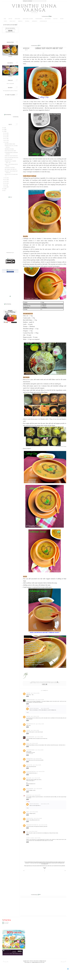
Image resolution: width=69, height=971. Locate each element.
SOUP (49, 682)
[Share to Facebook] (46, 684)
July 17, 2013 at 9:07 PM (36, 795)
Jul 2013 (5, 142)
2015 (3, 127)
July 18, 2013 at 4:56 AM (38, 818)
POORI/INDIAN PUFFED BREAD (9, 149)
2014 (3, 129)
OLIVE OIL (46, 682)
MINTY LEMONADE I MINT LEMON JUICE (11, 169)
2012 (3, 188)
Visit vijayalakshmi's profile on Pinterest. (10, 90)
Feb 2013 (5, 185)
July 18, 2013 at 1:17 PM (45, 803)
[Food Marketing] (7, 114)
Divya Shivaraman (29, 788)
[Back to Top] (68, 969)
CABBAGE (34, 682)
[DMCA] (10, 263)
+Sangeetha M (52, 103)
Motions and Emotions (31, 771)
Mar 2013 (5, 183)
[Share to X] (45, 684)
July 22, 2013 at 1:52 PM (33, 831)
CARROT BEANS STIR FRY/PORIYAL (10, 167)
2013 (3, 131)
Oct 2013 (5, 136)
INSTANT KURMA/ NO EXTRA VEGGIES (10, 150)
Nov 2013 (5, 135)
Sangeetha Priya (29, 818)
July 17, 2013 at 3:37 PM (40, 771)
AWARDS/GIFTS (34, 21)
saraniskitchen (29, 758)
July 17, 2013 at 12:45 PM (39, 699)
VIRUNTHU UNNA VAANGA (34, 8)
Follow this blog (10, 271)
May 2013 (5, 179)
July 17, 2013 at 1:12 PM (35, 716)
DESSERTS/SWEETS (39, 18)
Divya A (27, 743)
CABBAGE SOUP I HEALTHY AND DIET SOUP (11, 155)
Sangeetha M (29, 795)
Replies (28, 801)
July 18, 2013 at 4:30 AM (34, 811)
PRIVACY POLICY (12, 21)
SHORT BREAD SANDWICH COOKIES (10, 144)
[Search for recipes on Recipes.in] (5, 922)
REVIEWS (61, 18)
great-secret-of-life (30, 723)
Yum (43, 53)
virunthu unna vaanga (34, 708)
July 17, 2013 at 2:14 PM (34, 743)
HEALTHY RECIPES (40, 682)
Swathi (27, 811)
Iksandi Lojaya (42, 962)
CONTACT (5, 21)
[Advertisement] (44, 35)
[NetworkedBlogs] (10, 269)
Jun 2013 (5, 177)
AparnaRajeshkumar (30, 699)
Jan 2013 (5, 186)
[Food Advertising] (10, 296)
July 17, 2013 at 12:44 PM (35, 693)
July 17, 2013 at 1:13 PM (40, 723)
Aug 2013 (5, 140)
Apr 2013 (5, 181)
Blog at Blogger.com (28, 962)
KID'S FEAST (55, 18)
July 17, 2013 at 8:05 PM (38, 788)
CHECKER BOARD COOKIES (8, 159)
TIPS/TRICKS (27, 21)
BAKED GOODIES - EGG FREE (28, 18)
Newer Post (24, 871)
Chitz (27, 831)
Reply (27, 696)
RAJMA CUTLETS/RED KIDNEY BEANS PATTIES (11, 157)
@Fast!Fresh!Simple (29, 753)
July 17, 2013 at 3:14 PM (37, 758)
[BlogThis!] (44, 684)
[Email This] (42, 684)
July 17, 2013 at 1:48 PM (35, 730)
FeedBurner (13, 31)
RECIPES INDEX (17, 18)
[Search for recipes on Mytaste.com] (5, 923)
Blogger (12, 252)
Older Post (65, 871)
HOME (5, 18)
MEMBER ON (20, 21)
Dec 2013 (5, 133)
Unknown (28, 693)
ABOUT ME (10, 18)
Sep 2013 (5, 138)
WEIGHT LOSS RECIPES (55, 682)
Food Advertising (44, 16)
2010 (3, 190)
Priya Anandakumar (30, 736)
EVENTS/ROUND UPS (43, 21)
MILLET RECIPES (48, 18)
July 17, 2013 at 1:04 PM (45, 708)
